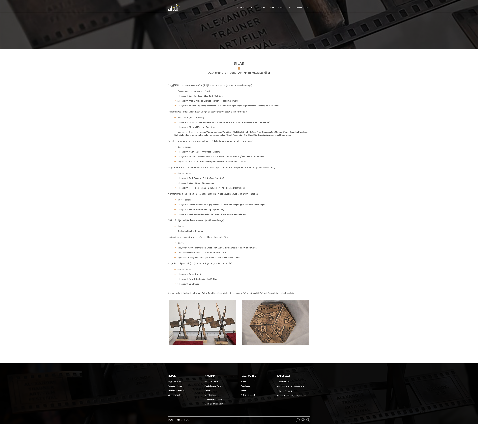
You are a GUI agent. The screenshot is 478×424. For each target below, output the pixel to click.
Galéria (281, 8)
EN (307, 8)
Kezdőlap (240, 8)
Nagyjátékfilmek (174, 381)
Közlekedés (245, 386)
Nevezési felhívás (175, 386)
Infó (290, 8)
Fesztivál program (212, 381)
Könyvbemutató (211, 395)
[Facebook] (298, 420)
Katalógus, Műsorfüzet (214, 404)
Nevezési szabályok (176, 390)
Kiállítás (208, 390)
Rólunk (243, 381)
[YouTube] (308, 420)
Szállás (244, 390)
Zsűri (272, 8)
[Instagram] (303, 420)
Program (261, 8)
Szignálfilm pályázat (176, 395)
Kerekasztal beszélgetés (215, 399)
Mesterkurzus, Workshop (215, 386)
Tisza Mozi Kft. (283, 382)
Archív (299, 8)
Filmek (251, 8)
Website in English (248, 395)
